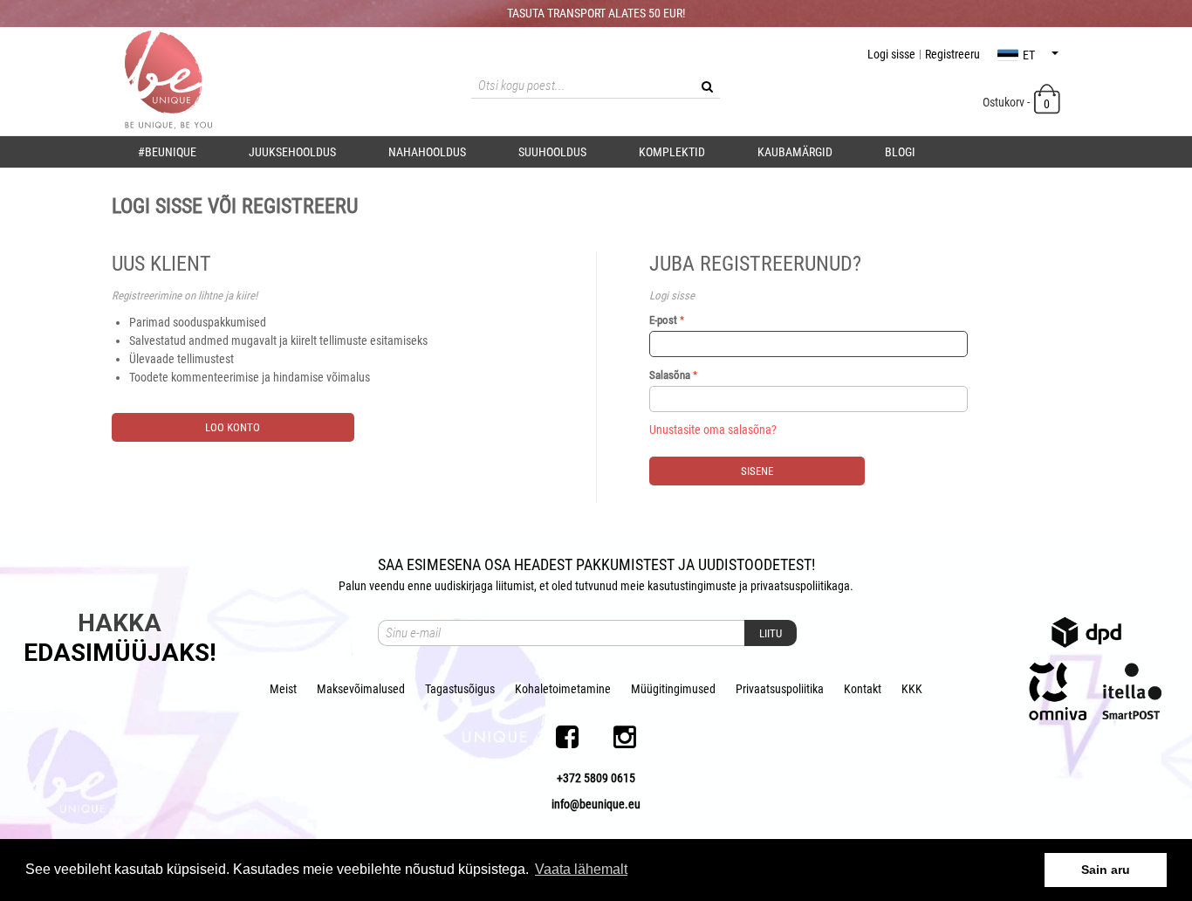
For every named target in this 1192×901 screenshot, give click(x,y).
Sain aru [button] (1105, 870)
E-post (663, 320)
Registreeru (952, 54)
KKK (911, 689)
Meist (283, 689)
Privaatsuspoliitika (780, 689)
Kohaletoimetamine (563, 689)
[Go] (707, 86)
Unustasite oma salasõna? (713, 430)
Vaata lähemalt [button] (581, 869)
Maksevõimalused (361, 689)
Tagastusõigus (460, 689)
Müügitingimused (673, 689)
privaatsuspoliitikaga (800, 586)
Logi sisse (891, 54)
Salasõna (669, 375)
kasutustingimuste (691, 586)
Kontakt (862, 689)
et (1029, 55)
